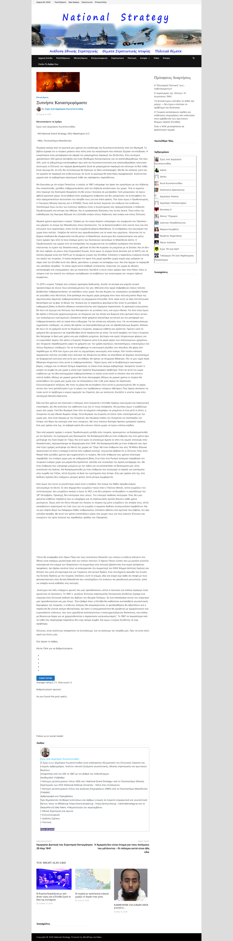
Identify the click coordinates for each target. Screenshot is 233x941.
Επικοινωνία (87, 2)
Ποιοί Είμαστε (60, 2)
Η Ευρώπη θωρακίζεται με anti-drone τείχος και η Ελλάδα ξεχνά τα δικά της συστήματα (53, 896)
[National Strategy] (116, 33)
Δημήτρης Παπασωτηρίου (173, 203)
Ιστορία (143, 58)
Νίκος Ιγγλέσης (168, 242)
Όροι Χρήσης (74, 2)
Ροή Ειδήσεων (63, 58)
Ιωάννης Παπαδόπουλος (173, 222)
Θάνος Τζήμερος (169, 216)
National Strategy (62, 937)
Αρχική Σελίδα (45, 58)
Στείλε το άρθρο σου (48, 64)
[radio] (94, 655)
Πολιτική (132, 58)
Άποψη (166, 58)
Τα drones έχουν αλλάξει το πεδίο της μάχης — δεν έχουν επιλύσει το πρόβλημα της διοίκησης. (174, 104)
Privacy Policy (101, 2)
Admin (163, 170)
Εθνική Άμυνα (80, 58)
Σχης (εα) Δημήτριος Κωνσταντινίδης (64, 109)
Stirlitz (163, 176)
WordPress (88, 937)
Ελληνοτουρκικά (99, 58)
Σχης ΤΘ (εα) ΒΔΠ (169, 249)
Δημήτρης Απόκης (169, 196)
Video (156, 58)
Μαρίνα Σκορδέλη (169, 229)
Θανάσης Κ (166, 209)
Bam (99, 937)
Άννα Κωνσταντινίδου (171, 183)
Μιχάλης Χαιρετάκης (171, 236)
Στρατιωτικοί (117, 58)
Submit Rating (45, 678)
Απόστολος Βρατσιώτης (172, 190)
